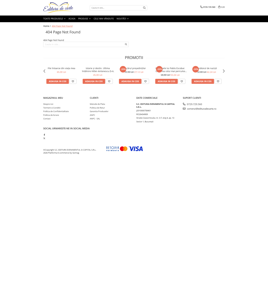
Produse (83, 18)
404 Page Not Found (62, 26)
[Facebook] (44, 134)
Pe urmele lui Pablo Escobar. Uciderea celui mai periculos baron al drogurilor (170, 70)
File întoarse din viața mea (61, 68)
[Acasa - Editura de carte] (58, 7)
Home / (47, 26)
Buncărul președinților (134, 68)
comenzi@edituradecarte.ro (201, 108)
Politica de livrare (51, 115)
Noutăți (122, 18)
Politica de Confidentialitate (56, 111)
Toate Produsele (53, 18)
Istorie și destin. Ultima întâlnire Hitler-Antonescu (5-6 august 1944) (98, 70)
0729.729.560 (194, 104)
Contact (47, 118)
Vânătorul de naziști (206, 68)
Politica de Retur (97, 107)
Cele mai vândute (104, 18)
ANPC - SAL (95, 118)
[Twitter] (44, 138)
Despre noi (48, 104)
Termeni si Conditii (51, 107)
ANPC (92, 115)
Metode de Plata (97, 104)
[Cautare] (144, 7)
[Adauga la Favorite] (72, 81)
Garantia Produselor (99, 111)
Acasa (72, 18)
